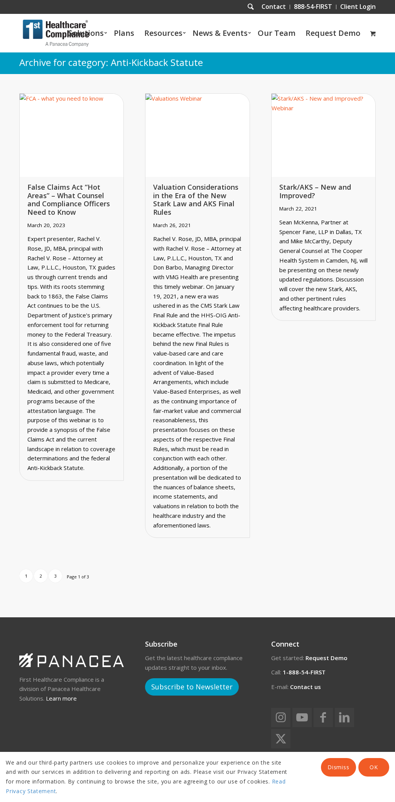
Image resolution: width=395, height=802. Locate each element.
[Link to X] (280, 738)
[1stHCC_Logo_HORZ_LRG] (56, 33)
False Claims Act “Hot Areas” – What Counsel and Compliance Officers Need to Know (68, 199)
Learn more (61, 698)
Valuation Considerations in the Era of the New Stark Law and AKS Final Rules (195, 199)
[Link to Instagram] (280, 717)
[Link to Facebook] (323, 717)
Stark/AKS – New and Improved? (315, 191)
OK (374, 767)
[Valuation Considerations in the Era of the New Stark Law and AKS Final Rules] (197, 135)
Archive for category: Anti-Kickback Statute (111, 62)
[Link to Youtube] (302, 717)
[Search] (251, 7)
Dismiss (338, 767)
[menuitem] (274, 7)
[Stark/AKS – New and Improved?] (323, 135)
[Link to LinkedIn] (344, 717)
